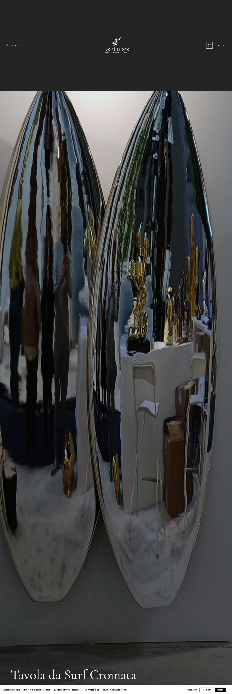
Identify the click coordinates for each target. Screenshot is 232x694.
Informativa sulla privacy (116, 689)
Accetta (220, 689)
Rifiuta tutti (206, 689)
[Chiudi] (228, 690)
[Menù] (209, 45)
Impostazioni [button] (192, 689)
